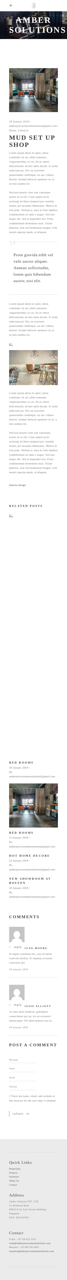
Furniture (14, 1177)
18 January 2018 (19, 121)
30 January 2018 (18, 767)
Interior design (17, 485)
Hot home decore (29, 855)
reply (18, 947)
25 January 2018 (18, 837)
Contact (13, 1185)
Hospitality (15, 1169)
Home (12, 130)
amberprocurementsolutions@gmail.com (33, 126)
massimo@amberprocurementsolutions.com (31, 1251)
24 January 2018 (18, 860)
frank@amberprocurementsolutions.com (30, 1243)
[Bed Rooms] (33, 635)
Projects (13, 1173)
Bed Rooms (21, 762)
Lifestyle (23, 130)
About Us (14, 1181)
